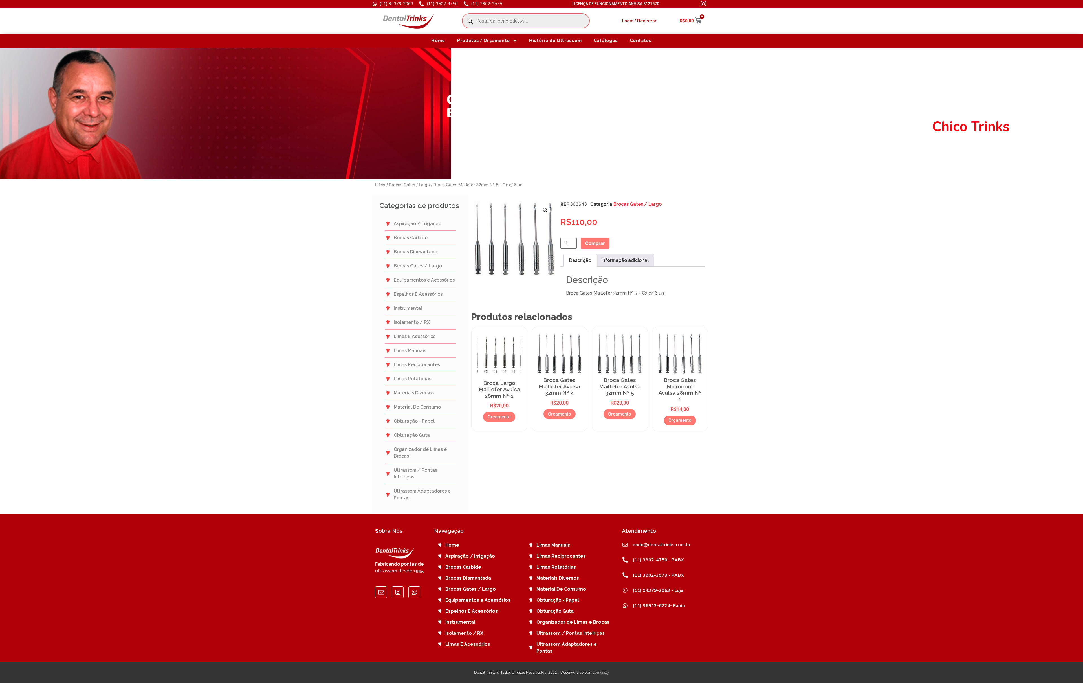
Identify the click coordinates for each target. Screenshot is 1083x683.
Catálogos (606, 41)
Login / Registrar (639, 21)
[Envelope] (381, 592)
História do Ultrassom (555, 41)
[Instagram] (398, 592)
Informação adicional (625, 260)
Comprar (595, 243)
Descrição (580, 260)
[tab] (580, 260)
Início (380, 184)
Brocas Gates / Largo (409, 184)
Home (438, 41)
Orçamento (499, 417)
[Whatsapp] (414, 592)
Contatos (641, 41)
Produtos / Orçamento (483, 41)
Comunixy (600, 672)
